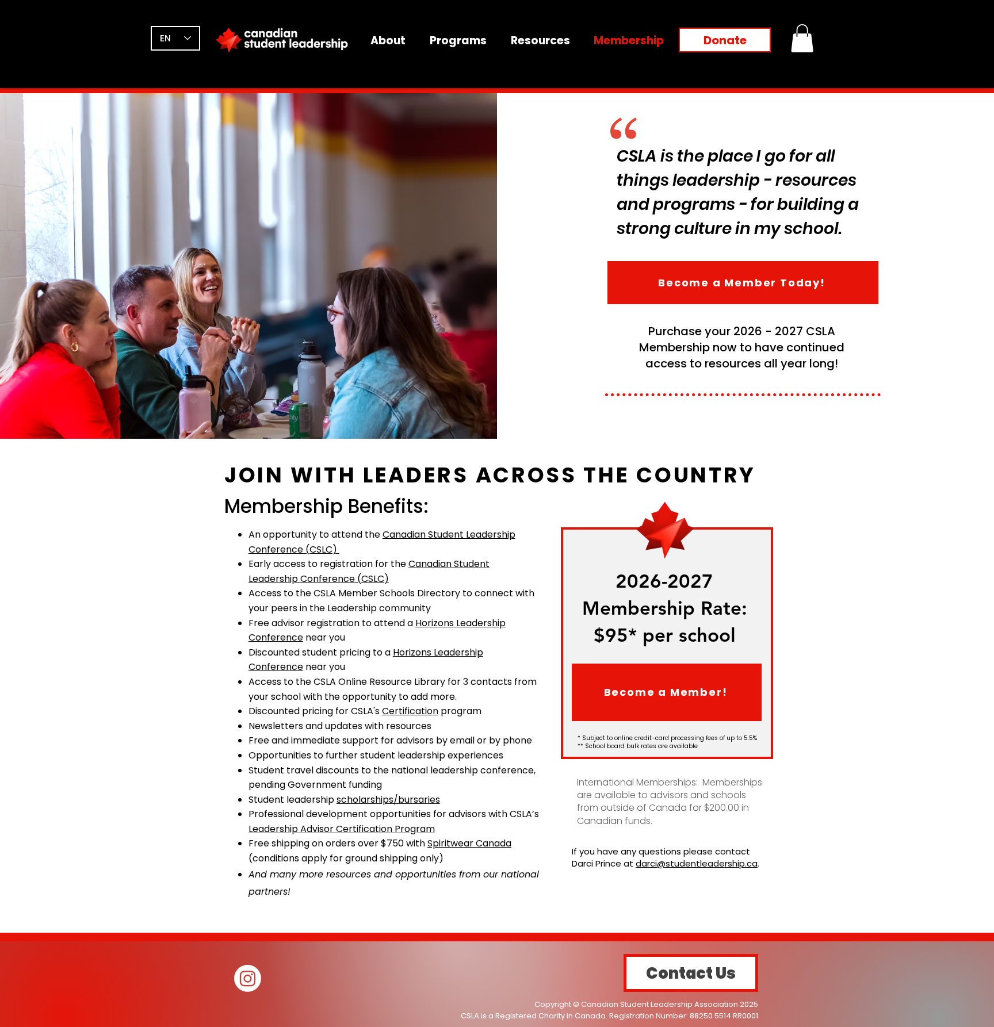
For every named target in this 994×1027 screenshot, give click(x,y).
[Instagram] (247, 978)
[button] (802, 38)
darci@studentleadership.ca (697, 863)
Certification (410, 711)
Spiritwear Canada (469, 843)
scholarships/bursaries (388, 799)
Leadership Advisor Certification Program (341, 829)
